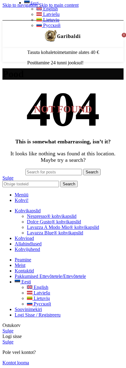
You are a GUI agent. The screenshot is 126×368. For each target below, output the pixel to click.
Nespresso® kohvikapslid (51, 216)
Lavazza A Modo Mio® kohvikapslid (63, 227)
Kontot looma (15, 362)
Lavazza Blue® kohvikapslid (55, 232)
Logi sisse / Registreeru (38, 314)
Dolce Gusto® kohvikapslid (54, 221)
